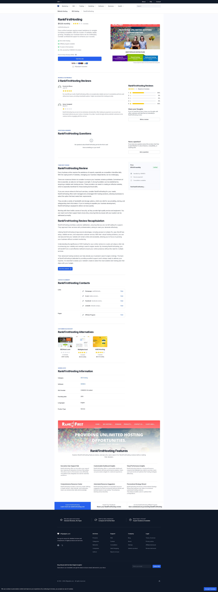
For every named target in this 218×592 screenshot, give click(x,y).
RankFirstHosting (89, 11)
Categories (96, 541)
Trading (81, 6)
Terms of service (150, 538)
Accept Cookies (210, 589)
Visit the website (64, 268)
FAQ (151, 1)
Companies (96, 548)
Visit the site (80, 59)
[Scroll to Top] (159, 581)
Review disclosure (151, 548)
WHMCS (83, 384)
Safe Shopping (114, 548)
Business (111, 6)
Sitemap (130, 545)
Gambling (91, 6)
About (144, 1)
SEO (73, 6)
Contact (158, 1)
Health (120, 6)
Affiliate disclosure (151, 545)
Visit (121, 291)
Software (101, 6)
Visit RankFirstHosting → (137, 186)
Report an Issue (114, 552)
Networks (95, 545)
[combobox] (148, 6)
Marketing (65, 6)
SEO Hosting (75, 11)
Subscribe (157, 566)
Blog (129, 538)
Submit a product (133, 548)
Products (95, 538)
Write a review (144, 119)
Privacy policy (150, 541)
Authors (95, 552)
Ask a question (144, 152)
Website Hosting (62, 11)
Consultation (113, 545)
